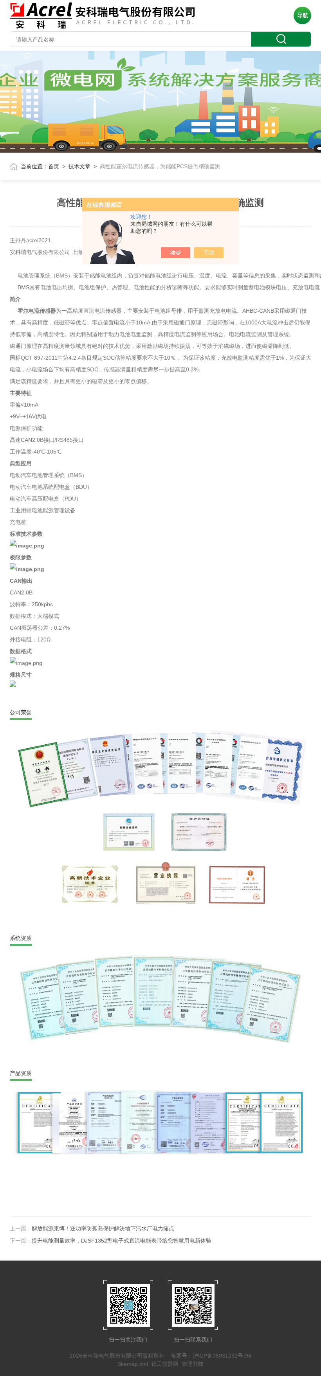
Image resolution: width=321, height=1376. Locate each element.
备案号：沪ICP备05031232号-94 (211, 1356)
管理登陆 (193, 1364)
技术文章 (79, 166)
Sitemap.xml (132, 1364)
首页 (53, 166)
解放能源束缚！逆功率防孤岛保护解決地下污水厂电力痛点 (103, 1228)
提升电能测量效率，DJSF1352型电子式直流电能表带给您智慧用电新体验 (121, 1240)
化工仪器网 (165, 1364)
